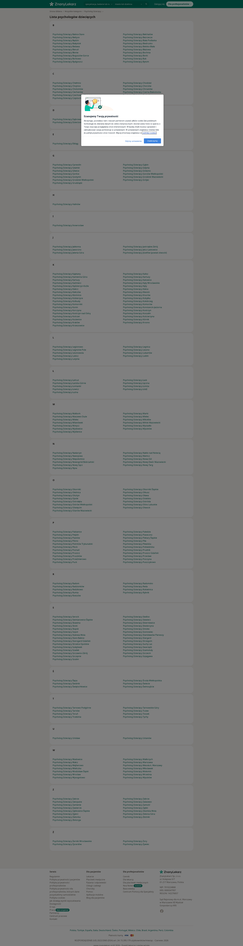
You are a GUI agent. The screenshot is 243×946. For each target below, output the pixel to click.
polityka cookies (149, 133)
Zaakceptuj (152, 141)
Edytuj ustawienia (133, 141)
